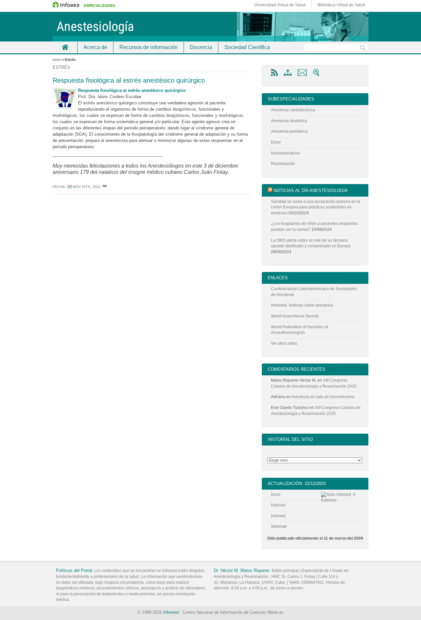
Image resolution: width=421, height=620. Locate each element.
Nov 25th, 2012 (86, 187)
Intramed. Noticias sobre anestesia (302, 305)
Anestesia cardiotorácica (293, 110)
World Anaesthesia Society (295, 316)
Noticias (278, 505)
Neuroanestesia (285, 153)
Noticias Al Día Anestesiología (311, 190)
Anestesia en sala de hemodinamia (323, 396)
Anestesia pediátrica (289, 131)
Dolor (276, 142)
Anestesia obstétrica (289, 121)
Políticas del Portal (74, 570)
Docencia (201, 47)
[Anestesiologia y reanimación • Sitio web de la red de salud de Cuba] (210, 26)
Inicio (276, 494)
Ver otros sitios (284, 343)
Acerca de (95, 47)
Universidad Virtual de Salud (280, 5)
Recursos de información (148, 47)
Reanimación (283, 163)
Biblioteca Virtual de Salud (341, 5)
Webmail (279, 526)
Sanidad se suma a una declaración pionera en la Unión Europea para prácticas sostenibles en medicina (315, 207)
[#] (104, 187)
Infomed (278, 516)
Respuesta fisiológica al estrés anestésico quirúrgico (129, 80)
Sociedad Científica (247, 47)
